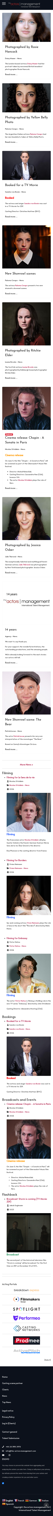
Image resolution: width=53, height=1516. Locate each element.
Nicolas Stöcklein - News (15, 449)
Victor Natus (20, 1000)
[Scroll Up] (46, 1505)
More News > (26, 764)
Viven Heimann (33, 923)
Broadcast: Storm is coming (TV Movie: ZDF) (27, 1200)
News (4, 1396)
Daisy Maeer (32, 63)
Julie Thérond (24, 564)
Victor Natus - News (17, 946)
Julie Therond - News (13, 556)
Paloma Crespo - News (14, 129)
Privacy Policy (8, 1417)
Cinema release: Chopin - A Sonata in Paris (29, 1103)
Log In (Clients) (9, 1423)
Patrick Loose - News (13, 731)
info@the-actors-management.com (21, 1451)
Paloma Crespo (36, 134)
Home (4, 1376)
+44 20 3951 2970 (13, 1446)
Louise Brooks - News (13, 362)
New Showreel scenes (20, 273)
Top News (6, 1402)
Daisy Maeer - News (13, 58)
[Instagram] (10, 1455)
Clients (5, 1389)
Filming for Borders (16, 860)
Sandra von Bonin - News (15, 192)
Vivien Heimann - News (18, 868)
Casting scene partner (12, 1383)
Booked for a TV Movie (21, 185)
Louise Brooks (28, 367)
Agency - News (11, 636)
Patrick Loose (19, 736)
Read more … (11, 74)
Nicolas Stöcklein (25, 480)
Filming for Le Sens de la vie (20, 777)
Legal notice (7, 1410)
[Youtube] (4, 1455)
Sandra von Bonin (31, 203)
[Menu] (4, 3)
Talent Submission (10, 1438)
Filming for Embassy (17, 938)
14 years (11, 629)
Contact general (9, 1431)
